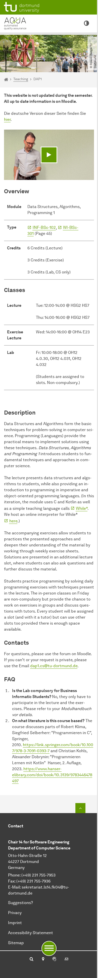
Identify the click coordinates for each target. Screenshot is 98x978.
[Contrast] (86, 23)
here (13, 521)
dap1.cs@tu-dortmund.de (53, 665)
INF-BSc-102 (44, 227)
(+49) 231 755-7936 (33, 881)
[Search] (31, 959)
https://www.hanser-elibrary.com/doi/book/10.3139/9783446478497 (52, 774)
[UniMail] (66, 959)
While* (81, 508)
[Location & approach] (42, 959)
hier (7, 119)
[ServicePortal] (54, 959)
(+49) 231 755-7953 (38, 875)
